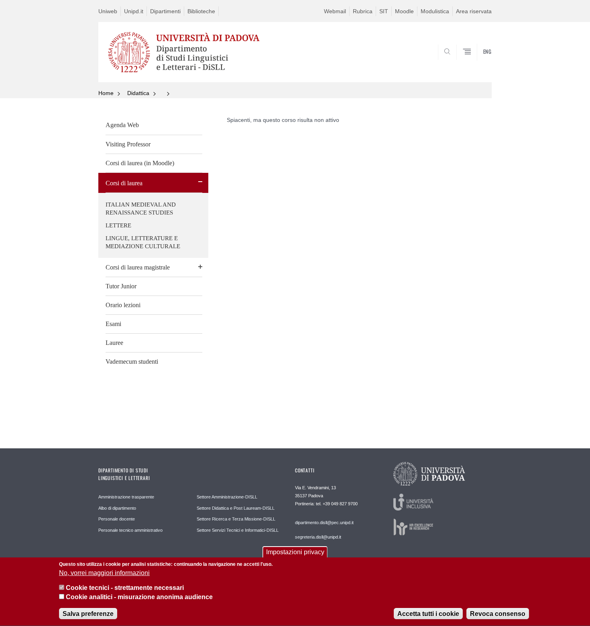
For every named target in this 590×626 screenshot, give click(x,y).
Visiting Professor (128, 144)
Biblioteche (201, 11)
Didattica (138, 93)
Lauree (114, 342)
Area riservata (474, 11)
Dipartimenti (165, 11)
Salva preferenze (88, 613)
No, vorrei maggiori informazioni (104, 572)
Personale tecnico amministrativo (130, 530)
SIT (383, 11)
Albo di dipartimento (117, 508)
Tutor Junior (121, 286)
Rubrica (362, 11)
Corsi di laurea (124, 183)
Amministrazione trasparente (126, 496)
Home (106, 93)
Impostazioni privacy (295, 552)
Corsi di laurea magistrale (138, 267)
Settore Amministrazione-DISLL (227, 496)
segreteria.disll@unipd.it (318, 537)
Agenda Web (122, 125)
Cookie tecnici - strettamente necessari (125, 588)
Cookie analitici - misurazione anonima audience (139, 597)
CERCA (479, 63)
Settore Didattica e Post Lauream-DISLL (236, 508)
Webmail (335, 11)
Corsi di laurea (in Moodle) (140, 163)
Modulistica (435, 11)
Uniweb (107, 11)
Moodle (404, 11)
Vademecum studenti (132, 361)
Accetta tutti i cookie (428, 613)
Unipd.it (133, 11)
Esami (113, 323)
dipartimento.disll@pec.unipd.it (324, 522)
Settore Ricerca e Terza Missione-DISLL (236, 519)
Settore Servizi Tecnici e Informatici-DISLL (238, 530)
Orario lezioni (123, 305)
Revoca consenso (497, 613)
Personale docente (116, 519)
